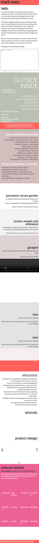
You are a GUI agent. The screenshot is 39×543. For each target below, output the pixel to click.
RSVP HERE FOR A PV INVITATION (19, 125)
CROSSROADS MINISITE (11, 296)
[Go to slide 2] (20, 462)
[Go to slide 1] (18, 462)
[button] (2, 450)
